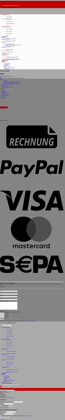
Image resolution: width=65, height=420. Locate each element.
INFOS (3, 62)
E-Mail (1, 295)
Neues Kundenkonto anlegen (4, 417)
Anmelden (10, 405)
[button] (4, 37)
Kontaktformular (7, 68)
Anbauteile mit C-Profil (10, 46)
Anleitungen (4, 60)
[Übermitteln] (2, 51)
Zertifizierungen (7, 64)
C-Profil (7, 25)
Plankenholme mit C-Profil (11, 353)
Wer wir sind (7, 63)
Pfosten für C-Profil (9, 51)
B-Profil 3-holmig (9, 21)
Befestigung (4, 367)
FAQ (5, 379)
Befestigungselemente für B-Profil (12, 57)
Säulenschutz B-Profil (10, 23)
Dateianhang (2, 311)
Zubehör (3, 61)
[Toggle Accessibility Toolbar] (0, 386)
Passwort (2, 403)
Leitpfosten (8, 366)
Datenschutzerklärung (27, 415)
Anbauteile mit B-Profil (10, 44)
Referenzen (6, 65)
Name (1, 290)
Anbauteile (4, 354)
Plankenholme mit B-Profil (10, 38)
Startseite (1, 76)
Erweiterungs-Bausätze (6, 26)
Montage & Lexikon (7, 378)
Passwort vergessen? (4, 407)
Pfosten (3, 47)
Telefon (1, 298)
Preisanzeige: (4, 71)
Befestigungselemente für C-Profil (12, 59)
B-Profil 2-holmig (9, 19)
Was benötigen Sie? (4, 301)
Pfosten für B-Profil (9, 49)
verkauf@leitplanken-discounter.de (10, 5)
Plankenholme (5, 36)
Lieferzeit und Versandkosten (9, 67)
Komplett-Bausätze (5, 14)
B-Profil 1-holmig (9, 329)
